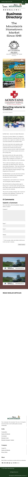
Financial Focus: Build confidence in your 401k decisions (14, 316)
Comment (5, 209)
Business (10, 112)
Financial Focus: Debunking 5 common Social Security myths (14, 395)
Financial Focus (15, 320)
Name (4, 223)
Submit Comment (21, 244)
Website (4, 234)
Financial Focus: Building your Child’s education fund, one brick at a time (13, 355)
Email (4, 229)
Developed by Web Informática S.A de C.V (18, 475)
